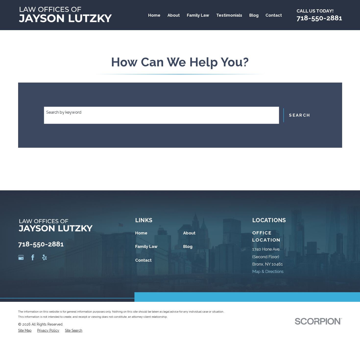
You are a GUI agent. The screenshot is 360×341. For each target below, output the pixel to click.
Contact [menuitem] (273, 15)
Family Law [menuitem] (198, 15)
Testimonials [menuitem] (229, 15)
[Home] (65, 15)
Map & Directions (268, 271)
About (189, 233)
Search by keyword (63, 112)
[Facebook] (33, 257)
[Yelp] (44, 257)
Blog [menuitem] (254, 15)
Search (299, 115)
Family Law (146, 246)
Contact (143, 260)
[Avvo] (56, 257)
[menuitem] (25, 331)
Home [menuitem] (154, 15)
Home (141, 233)
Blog (187, 246)
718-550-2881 (319, 18)
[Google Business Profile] (21, 257)
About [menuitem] (174, 15)
